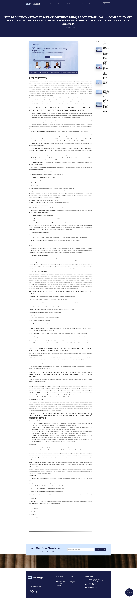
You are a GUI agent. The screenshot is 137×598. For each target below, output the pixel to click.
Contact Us (106, 3)
